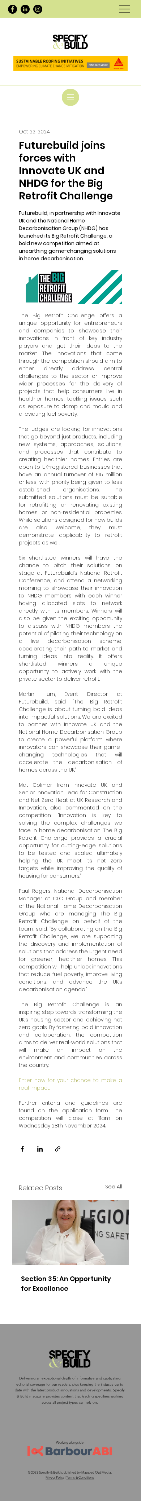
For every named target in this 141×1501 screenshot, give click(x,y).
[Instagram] (37, 9)
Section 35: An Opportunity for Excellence (66, 1283)
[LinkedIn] (25, 9)
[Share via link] (57, 1148)
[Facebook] (12, 9)
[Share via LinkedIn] (40, 1148)
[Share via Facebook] (22, 1148)
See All (113, 1186)
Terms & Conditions (80, 1477)
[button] (70, 97)
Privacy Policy (55, 1477)
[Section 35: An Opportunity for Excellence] (70, 1232)
